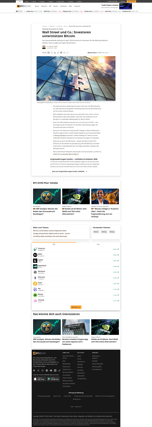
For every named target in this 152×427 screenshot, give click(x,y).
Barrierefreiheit (68, 372)
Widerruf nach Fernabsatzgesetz (105, 396)
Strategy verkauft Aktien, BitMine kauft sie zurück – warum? (51, 233)
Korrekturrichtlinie (69, 384)
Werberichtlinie (68, 381)
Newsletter (81, 376)
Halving (104, 232)
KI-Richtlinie (66, 386)
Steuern (55, 6)
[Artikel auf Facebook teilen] (49, 53)
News (79, 356)
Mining (65, 26)
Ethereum (44, 6)
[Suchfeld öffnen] (134, 6)
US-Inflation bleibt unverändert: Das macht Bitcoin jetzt (50, 236)
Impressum (66, 367)
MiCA (70, 6)
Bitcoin (37, 6)
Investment (59, 26)
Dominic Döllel (53, 46)
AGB (72, 406)
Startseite (44, 26)
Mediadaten (67, 364)
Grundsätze (66, 375)
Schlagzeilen (52, 26)
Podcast (80, 367)
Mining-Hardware (60, 135)
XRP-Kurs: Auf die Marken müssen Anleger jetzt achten (49, 230)
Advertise (123, 1)
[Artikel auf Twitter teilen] (52, 53)
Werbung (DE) (97, 367)
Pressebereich (97, 369)
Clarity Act (77, 6)
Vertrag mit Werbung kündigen (83, 396)
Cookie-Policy (67, 396)
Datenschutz (67, 369)
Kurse (79, 359)
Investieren (63, 6)
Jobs (64, 361)
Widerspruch (77, 399)
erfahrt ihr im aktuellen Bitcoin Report (65, 154)
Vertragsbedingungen (43, 396)
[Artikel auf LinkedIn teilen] (55, 53)
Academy (80, 370)
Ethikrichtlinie (67, 378)
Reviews (80, 364)
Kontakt (94, 361)
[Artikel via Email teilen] (64, 53)
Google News (81, 379)
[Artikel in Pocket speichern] (61, 53)
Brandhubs (81, 373)
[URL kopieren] (67, 53)
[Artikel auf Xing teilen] (58, 53)
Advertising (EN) (97, 364)
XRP (50, 6)
